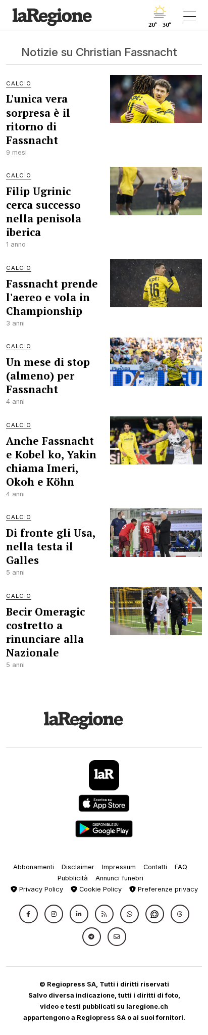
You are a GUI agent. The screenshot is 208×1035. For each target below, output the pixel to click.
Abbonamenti (33, 867)
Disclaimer (78, 867)
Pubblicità (73, 878)
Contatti (155, 867)
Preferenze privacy (167, 889)
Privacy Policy (40, 889)
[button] (28, 914)
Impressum (119, 867)
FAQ (181, 867)
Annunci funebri (119, 878)
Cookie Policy (99, 889)
